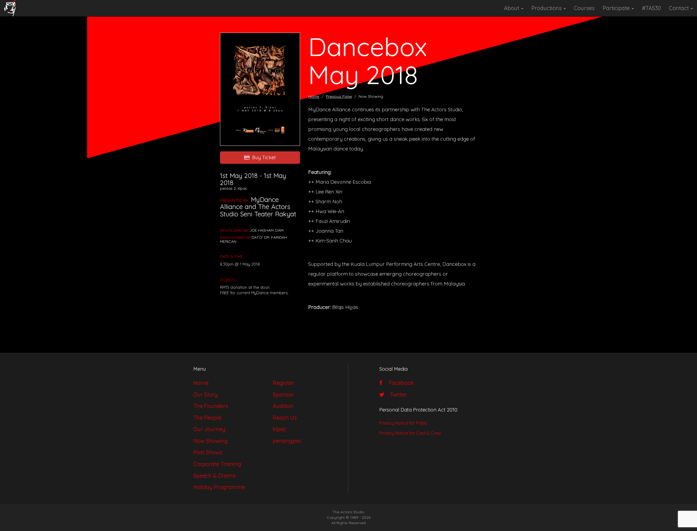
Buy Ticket (264, 157)
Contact (679, 8)
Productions (547, 8)
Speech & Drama (214, 475)
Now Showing (210, 440)
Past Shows (207, 452)
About (512, 8)
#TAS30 (651, 8)
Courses (584, 8)
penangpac (287, 440)
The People (207, 417)
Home (313, 96)
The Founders (210, 406)
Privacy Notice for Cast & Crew (410, 433)
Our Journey (209, 429)
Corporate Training (217, 464)
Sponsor (283, 394)
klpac (279, 429)
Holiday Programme (219, 487)
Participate (617, 8)
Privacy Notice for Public (403, 423)
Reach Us (285, 417)
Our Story (205, 394)
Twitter (397, 394)
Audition (283, 406)
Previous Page (339, 96)
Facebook (399, 382)
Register (283, 382)
